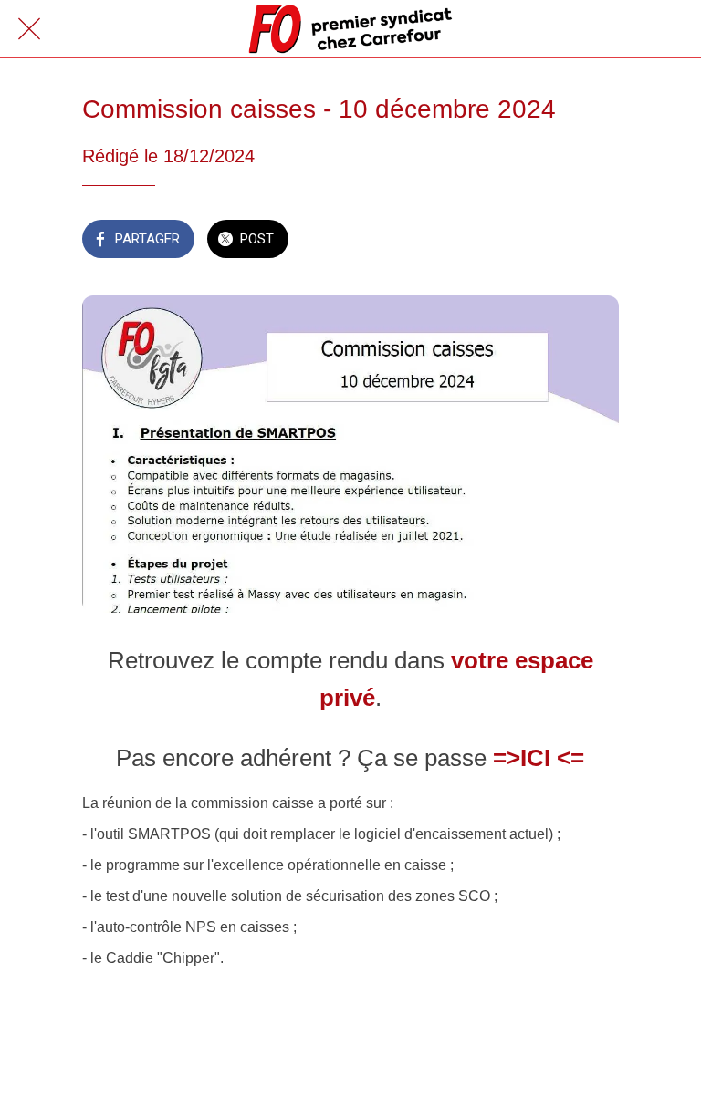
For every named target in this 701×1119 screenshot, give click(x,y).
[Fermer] (29, 29)
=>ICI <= (538, 758)
